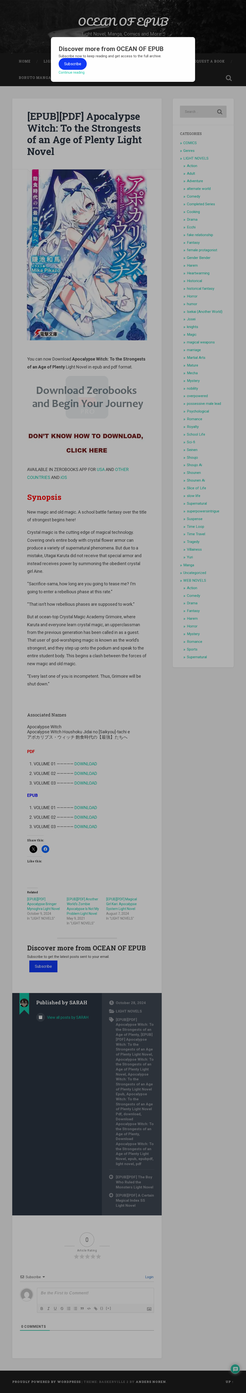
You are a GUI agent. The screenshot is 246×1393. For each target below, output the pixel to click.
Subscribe (72, 64)
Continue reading (72, 72)
